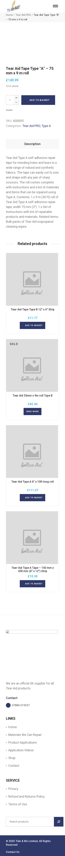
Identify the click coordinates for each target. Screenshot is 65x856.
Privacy (13, 789)
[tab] (32, 144)
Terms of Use (17, 804)
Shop (11, 758)
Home (12, 727)
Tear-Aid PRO (31, 126)
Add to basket (39, 100)
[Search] (58, 822)
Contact (13, 765)
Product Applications (22, 742)
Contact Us (12, 852)
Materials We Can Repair (25, 735)
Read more (32, 411)
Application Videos (21, 750)
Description (32, 144)
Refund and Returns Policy (26, 796)
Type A (46, 126)
